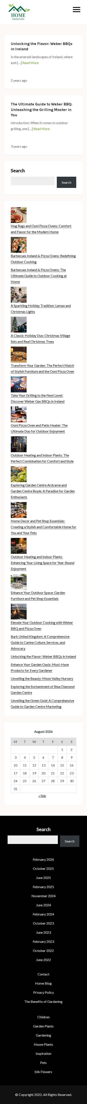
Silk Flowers (43, 1072)
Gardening (43, 1035)
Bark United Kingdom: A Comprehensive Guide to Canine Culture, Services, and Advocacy (40, 642)
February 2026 (43, 859)
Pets (43, 1063)
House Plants (43, 1044)
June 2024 (43, 905)
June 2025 (43, 878)
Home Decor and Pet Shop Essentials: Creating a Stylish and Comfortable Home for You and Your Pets (43, 527)
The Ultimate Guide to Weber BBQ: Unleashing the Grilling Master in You (41, 109)
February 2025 (43, 887)
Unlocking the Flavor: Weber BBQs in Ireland (43, 656)
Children (43, 1017)
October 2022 (43, 951)
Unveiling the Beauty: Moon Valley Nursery (42, 678)
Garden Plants (43, 1026)
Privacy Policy (43, 992)
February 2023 (43, 941)
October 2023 (43, 923)
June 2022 (43, 960)
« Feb (42, 796)
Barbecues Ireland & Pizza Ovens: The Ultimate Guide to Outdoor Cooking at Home (39, 276)
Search (18, 170)
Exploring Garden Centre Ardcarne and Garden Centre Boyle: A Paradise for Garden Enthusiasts (43, 491)
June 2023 (43, 932)
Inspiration (43, 1053)
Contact (43, 974)
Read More (30, 63)
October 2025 (43, 868)
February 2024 (43, 914)
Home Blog (43, 983)
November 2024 (43, 896)
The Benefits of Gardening (43, 1001)
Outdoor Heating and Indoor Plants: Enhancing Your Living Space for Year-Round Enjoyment (42, 563)
